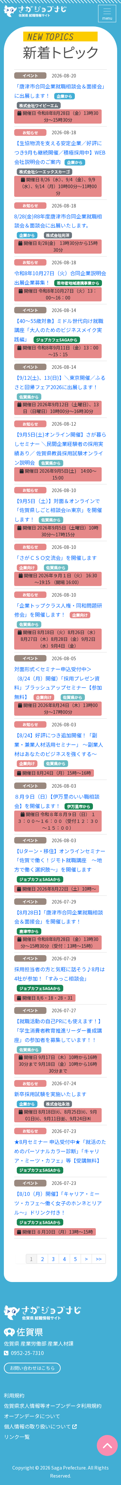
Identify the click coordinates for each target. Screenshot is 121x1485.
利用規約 (14, 1395)
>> (99, 1259)
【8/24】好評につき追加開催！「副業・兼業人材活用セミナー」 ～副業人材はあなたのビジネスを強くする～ (58, 744)
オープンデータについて (32, 1416)
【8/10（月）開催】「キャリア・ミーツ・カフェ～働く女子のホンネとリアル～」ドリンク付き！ (58, 1203)
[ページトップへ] (107, 1445)
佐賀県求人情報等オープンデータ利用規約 (53, 1405)
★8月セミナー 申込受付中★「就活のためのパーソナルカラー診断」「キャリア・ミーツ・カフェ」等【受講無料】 (60, 1151)
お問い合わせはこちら (32, 1368)
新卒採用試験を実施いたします (50, 1094)
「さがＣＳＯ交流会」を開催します (55, 557)
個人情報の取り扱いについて (37, 1426)
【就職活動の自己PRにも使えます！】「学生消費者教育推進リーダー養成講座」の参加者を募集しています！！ (58, 1030)
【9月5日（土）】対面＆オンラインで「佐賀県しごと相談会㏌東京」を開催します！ (58, 510)
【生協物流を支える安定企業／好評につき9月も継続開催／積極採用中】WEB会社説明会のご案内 (60, 152)
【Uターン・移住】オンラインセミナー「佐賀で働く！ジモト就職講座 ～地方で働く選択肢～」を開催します (60, 860)
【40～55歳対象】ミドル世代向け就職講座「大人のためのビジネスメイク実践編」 (58, 330)
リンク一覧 (17, 1436)
